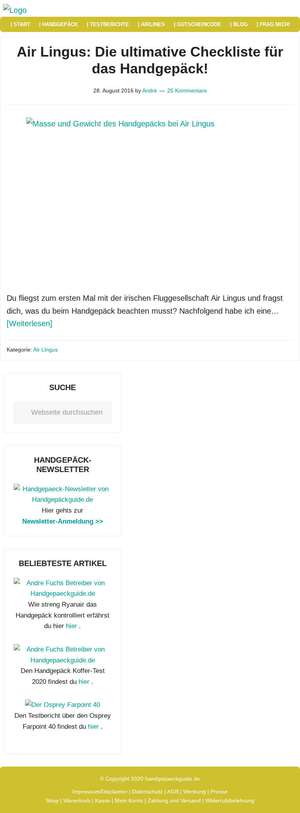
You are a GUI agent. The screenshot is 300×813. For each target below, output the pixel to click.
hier (71, 626)
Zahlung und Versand (174, 800)
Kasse (102, 800)
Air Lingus (45, 349)
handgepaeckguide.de (172, 779)
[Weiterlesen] (29, 323)
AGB (173, 791)
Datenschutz (147, 791)
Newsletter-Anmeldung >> (62, 521)
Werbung (194, 791)
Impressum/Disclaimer (99, 791)
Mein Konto (129, 800)
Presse (219, 791)
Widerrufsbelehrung (229, 800)
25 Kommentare (187, 90)
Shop (52, 800)
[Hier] (62, 499)
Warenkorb (76, 800)
